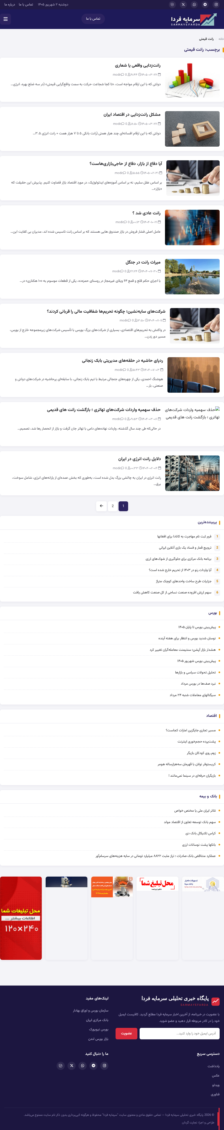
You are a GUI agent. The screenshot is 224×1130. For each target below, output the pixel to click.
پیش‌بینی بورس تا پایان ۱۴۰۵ (197, 627)
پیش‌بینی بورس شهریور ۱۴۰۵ (196, 661)
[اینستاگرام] (216, 4)
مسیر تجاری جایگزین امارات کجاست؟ (191, 730)
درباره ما (9, 4)
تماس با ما (26, 4)
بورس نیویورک (98, 1029)
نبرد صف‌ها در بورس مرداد (198, 684)
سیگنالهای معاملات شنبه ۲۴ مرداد (193, 695)
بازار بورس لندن (98, 1039)
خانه (221, 39)
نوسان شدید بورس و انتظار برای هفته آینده (187, 638)
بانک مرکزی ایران (97, 1020)
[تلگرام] (205, 4)
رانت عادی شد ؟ (146, 213)
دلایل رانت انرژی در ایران (139, 459)
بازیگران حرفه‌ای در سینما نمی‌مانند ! (192, 776)
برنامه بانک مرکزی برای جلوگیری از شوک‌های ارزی (178, 559)
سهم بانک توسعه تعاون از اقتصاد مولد (189, 822)
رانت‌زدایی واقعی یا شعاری (138, 65)
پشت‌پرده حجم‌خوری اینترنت (197, 741)
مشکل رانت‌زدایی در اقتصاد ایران (132, 114)
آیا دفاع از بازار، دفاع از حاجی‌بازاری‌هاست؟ (126, 164)
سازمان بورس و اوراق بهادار (90, 1010)
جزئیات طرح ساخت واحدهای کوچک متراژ (183, 581)
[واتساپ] (194, 4)
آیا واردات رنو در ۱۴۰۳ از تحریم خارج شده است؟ (180, 570)
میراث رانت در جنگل (143, 262)
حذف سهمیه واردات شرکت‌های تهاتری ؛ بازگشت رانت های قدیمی (104, 410)
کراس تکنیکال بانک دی (200, 833)
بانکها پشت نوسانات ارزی (199, 845)
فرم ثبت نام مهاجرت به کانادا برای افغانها (184, 536)
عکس (216, 1075)
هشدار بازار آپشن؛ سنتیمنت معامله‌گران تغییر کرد (183, 650)
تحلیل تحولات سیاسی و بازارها (195, 672)
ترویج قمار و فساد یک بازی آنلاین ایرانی (185, 548)
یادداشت (214, 1066)
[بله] (172, 4)
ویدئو (216, 1085)
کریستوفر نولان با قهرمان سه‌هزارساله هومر (187, 764)
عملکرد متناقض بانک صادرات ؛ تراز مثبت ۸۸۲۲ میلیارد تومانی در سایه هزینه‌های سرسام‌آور (156, 856)
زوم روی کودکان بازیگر (201, 753)
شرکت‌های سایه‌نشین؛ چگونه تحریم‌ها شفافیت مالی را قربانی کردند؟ (106, 311)
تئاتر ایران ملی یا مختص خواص (195, 811)
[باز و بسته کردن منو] (5, 19)
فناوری (215, 1094)
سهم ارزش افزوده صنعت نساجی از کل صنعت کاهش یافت (172, 592)
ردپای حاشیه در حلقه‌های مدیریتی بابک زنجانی (122, 360)
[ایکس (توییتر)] (183, 4)
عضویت (126, 1033)
